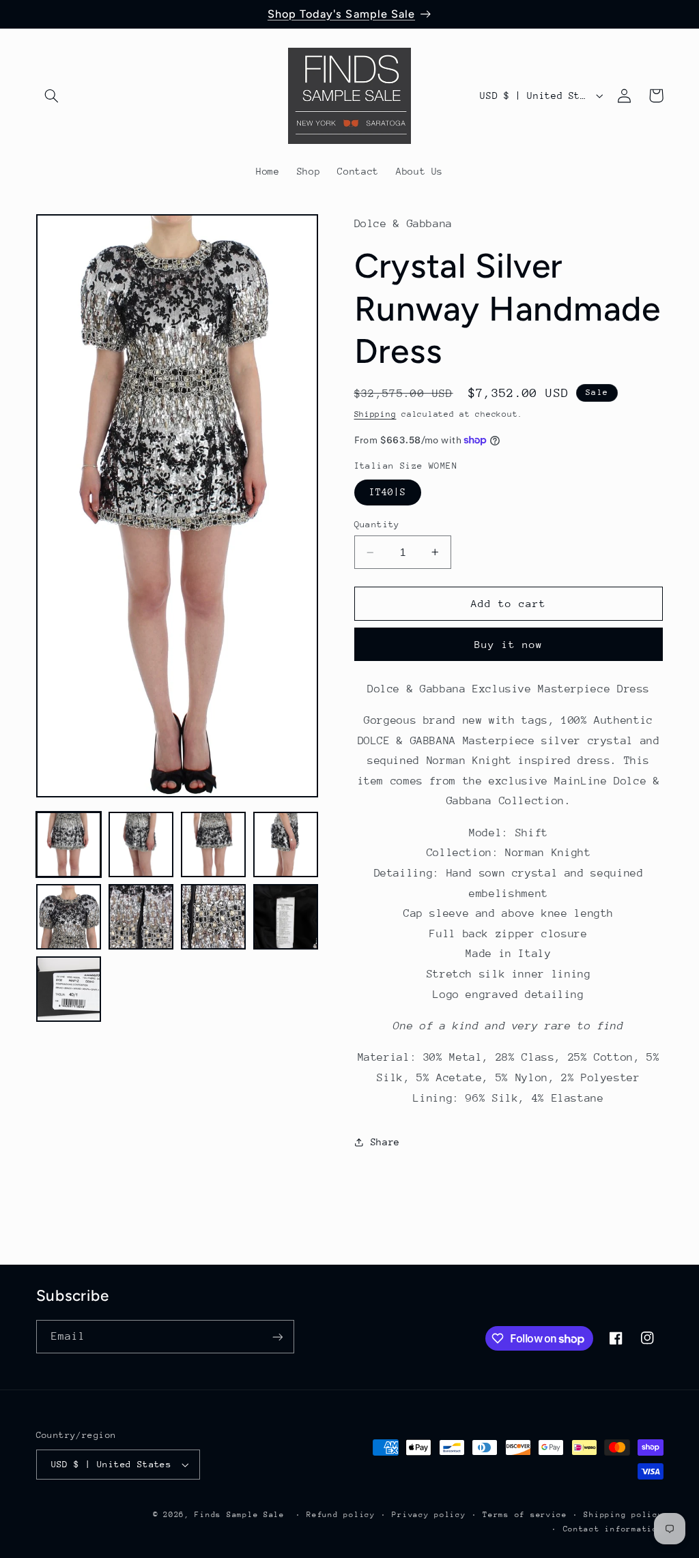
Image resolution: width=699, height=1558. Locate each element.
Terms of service (525, 1514)
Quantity (377, 524)
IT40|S (387, 491)
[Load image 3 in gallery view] (213, 844)
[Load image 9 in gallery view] (69, 989)
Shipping (375, 414)
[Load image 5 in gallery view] (69, 917)
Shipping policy (623, 1514)
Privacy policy (429, 1514)
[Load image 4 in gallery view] (286, 844)
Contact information (613, 1529)
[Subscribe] (277, 1336)
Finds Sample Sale (240, 1514)
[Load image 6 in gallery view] (141, 917)
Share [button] (385, 1141)
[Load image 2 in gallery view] (141, 844)
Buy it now (508, 644)
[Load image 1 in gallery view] (69, 844)
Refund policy (340, 1514)
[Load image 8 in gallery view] (286, 917)
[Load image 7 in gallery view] (213, 917)
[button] (52, 95)
